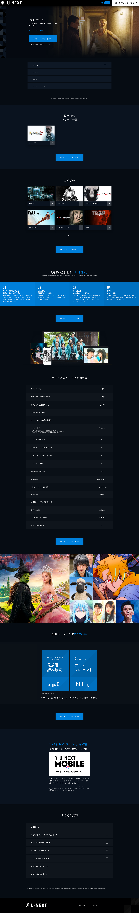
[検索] (102, 2)
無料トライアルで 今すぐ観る (124, 3)
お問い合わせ (95, 905)
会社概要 (84, 905)
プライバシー (89, 905)
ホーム (80, 905)
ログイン (107, 3)
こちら (55, 44)
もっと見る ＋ (69, 236)
